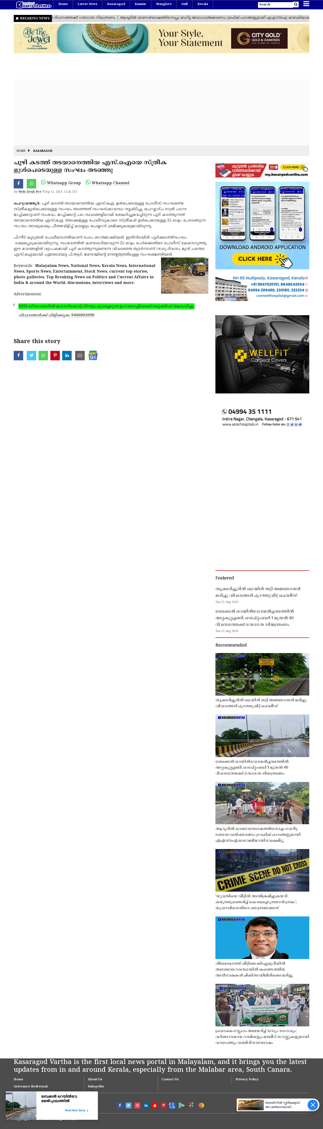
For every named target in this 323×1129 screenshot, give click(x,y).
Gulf (184, 4)
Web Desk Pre (29, 192)
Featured (224, 578)
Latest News (87, 4)
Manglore (164, 4)
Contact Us (170, 1079)
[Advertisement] (155, 112)
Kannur (140, 4)
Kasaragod (116, 4)
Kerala (202, 4)
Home (63, 4)
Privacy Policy (247, 1079)
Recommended (231, 645)
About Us (95, 1079)
